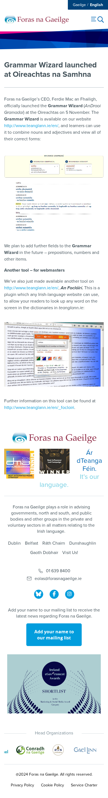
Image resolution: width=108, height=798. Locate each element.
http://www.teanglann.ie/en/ (31, 125)
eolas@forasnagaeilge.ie (58, 578)
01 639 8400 (58, 571)
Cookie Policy (52, 785)
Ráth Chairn (53, 543)
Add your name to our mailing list (54, 635)
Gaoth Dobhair (44, 552)
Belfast (31, 543)
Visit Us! (70, 552)
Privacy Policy (22, 785)
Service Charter (84, 785)
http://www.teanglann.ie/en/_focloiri (39, 407)
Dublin (14, 543)
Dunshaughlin (82, 543)
